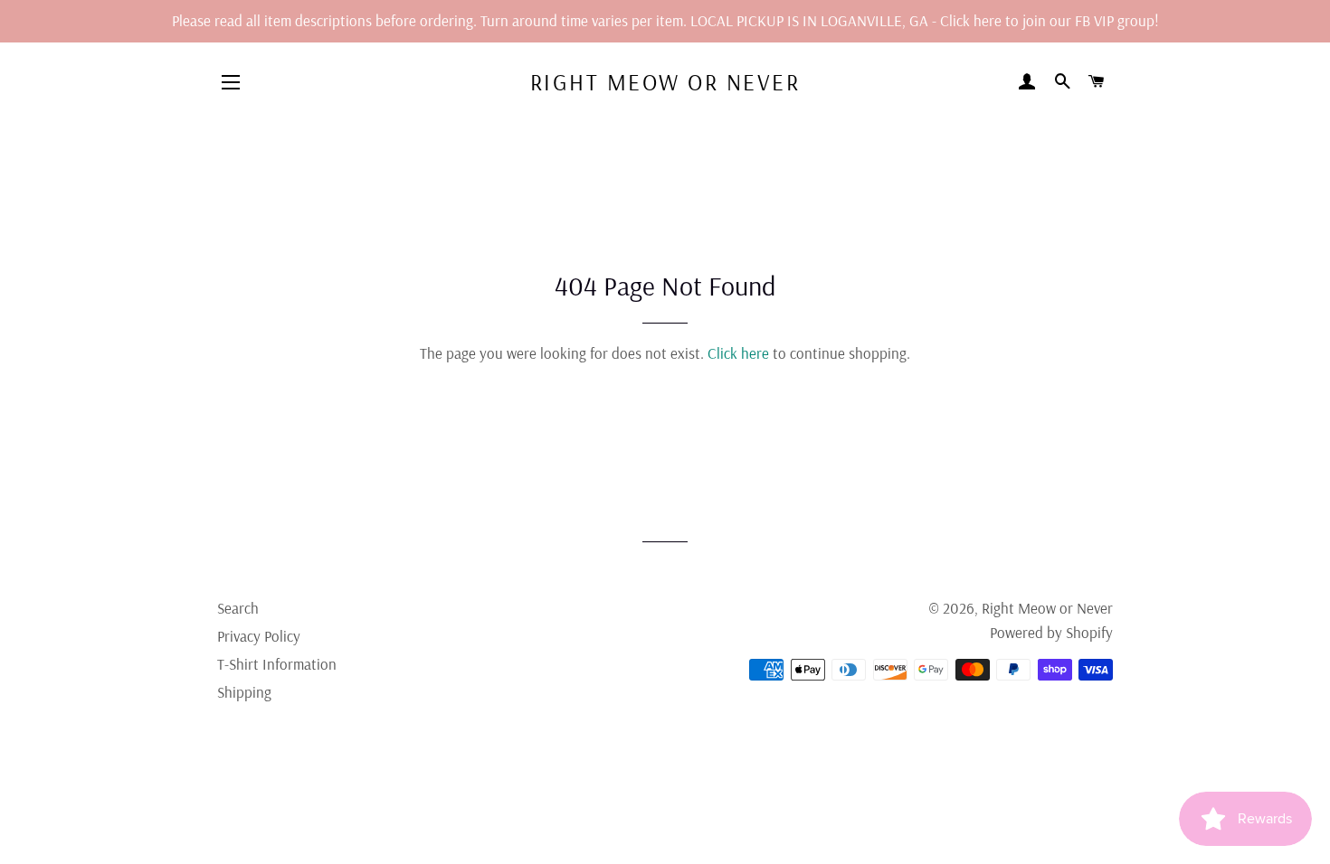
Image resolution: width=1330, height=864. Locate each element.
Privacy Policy (258, 635)
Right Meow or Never (665, 82)
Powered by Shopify (1051, 632)
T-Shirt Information (277, 663)
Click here (738, 352)
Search (238, 607)
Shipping (244, 691)
